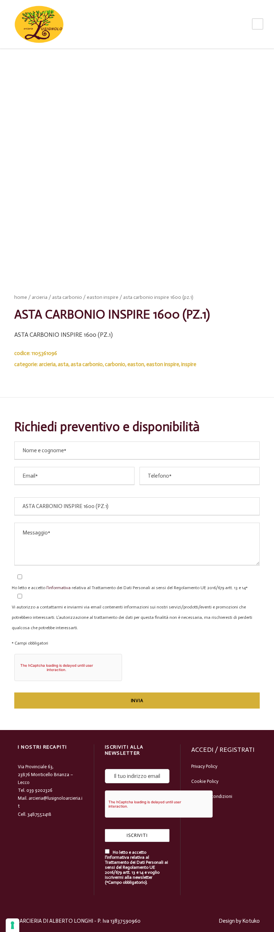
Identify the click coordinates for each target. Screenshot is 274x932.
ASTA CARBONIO (67, 297)
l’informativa (58, 587)
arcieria (39, 297)
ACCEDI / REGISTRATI (222, 750)
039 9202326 (39, 790)
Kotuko (251, 921)
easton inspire (102, 297)
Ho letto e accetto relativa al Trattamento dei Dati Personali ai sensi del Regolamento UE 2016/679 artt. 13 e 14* (130, 587)
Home (20, 297)
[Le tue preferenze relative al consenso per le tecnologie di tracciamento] (12, 925)
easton (135, 364)
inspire (188, 364)
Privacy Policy (204, 766)
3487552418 (39, 814)
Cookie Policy (204, 781)
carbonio (115, 364)
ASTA (63, 364)
